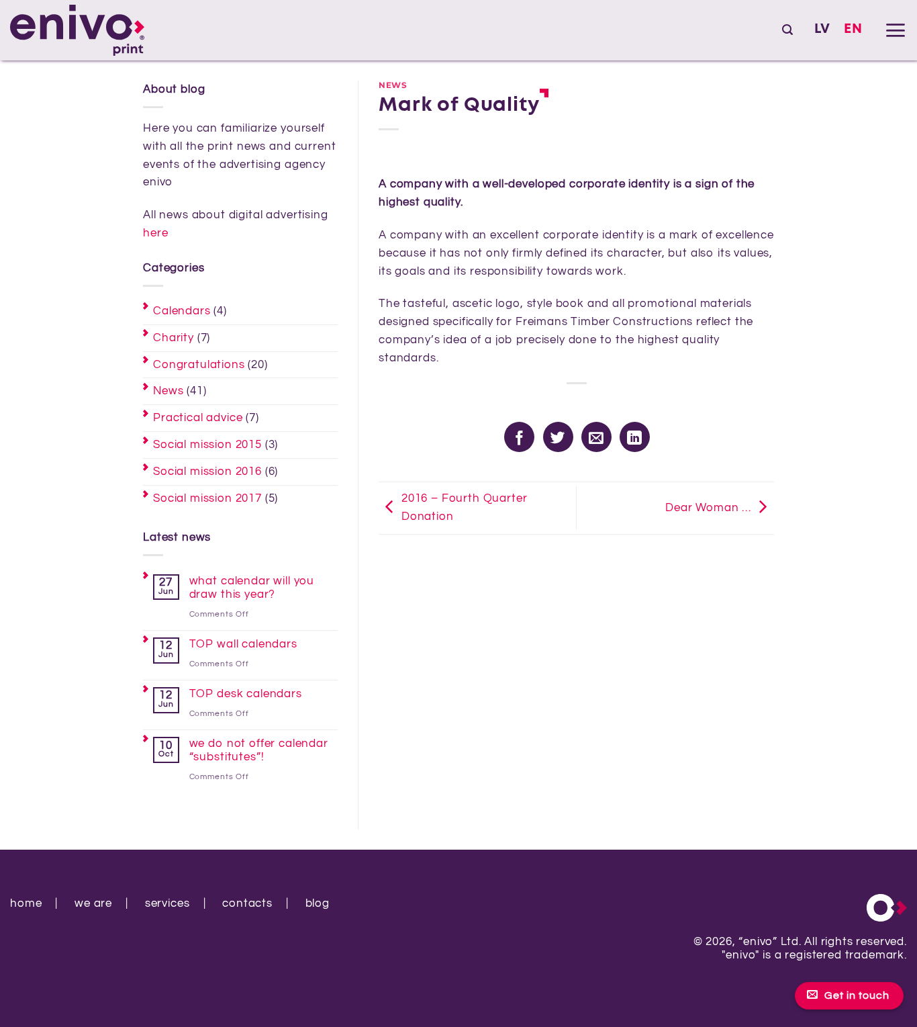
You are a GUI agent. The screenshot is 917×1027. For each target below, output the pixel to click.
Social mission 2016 (207, 471)
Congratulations (199, 365)
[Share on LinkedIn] (635, 437)
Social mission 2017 (207, 498)
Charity (173, 338)
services (167, 903)
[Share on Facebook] (519, 437)
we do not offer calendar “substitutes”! (258, 750)
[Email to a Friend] (596, 437)
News (168, 391)
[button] (787, 30)
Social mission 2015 (207, 445)
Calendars (182, 311)
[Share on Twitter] (558, 437)
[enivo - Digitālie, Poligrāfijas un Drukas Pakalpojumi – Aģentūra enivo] (77, 30)
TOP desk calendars (245, 694)
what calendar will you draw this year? (251, 587)
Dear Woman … (708, 508)
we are (93, 903)
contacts (247, 903)
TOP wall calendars (243, 644)
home (26, 903)
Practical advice (197, 418)
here (155, 233)
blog (317, 903)
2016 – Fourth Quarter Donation (464, 507)
